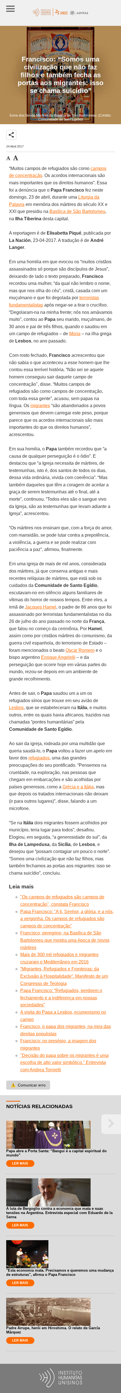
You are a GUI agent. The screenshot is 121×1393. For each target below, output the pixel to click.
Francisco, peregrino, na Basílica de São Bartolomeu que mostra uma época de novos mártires (64, 940)
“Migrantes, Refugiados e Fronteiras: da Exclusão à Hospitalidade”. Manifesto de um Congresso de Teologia (64, 976)
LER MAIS (20, 1163)
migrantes (40, 405)
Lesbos (16, 707)
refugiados (39, 758)
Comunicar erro (28, 1085)
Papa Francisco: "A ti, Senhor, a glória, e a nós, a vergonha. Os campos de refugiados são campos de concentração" (67, 918)
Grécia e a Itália (78, 786)
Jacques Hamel (40, 607)
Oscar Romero (80, 650)
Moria (74, 333)
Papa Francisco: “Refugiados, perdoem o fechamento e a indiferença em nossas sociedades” (61, 997)
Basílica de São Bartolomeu (77, 211)
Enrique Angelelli (58, 657)
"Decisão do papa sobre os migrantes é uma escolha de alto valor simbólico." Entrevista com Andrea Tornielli (64, 1062)
